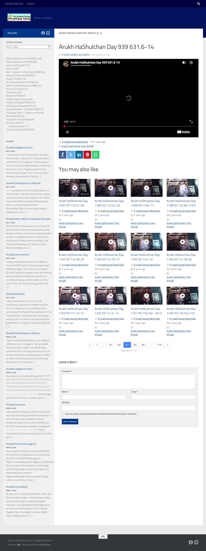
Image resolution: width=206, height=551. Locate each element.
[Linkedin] (79, 155)
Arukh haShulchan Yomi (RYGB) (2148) (23, 58)
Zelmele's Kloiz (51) (15, 123)
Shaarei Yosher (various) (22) (19, 99)
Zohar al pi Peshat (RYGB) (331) (20, 129)
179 (159, 345)
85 (143, 345)
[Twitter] (71, 155)
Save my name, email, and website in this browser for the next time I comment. (101, 414)
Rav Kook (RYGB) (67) (16, 95)
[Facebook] (62, 155)
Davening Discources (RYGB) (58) (21, 62)
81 (111, 345)
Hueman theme (44, 545)
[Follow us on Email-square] (48, 33)
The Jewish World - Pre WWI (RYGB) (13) (25, 109)
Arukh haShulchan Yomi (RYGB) (78, 146)
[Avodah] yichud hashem (17, 254)
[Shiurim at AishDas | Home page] (19, 17)
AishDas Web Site (14, 3)
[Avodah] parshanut (15, 294)
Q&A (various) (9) (14, 92)
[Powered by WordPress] (19, 545)
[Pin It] (87, 155)
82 (119, 345)
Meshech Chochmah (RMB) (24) (21, 75)
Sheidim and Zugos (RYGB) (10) (20, 102)
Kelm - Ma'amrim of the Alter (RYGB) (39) (25, 72)
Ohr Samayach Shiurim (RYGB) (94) (22, 82)
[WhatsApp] (95, 155)
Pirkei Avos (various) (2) (17, 89)
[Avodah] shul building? (17, 486)
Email (134, 391)
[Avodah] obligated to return (19, 147)
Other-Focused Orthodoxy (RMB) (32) (23, 85)
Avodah (10, 141)
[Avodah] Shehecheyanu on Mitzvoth (23, 183)
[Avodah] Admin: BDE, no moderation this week (28, 219)
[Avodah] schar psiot (15, 404)
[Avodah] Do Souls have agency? (21, 444)
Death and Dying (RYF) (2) (18, 65)
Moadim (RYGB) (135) (16, 79)
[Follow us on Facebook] (43, 33)
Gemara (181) (12, 68)
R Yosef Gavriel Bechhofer (76, 55)
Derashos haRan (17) (18, 126)
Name (65, 391)
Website (65, 402)
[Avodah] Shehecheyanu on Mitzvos (23, 333)
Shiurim (31, 3)
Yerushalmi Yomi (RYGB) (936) (20, 119)
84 (135, 345)
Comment (67, 371)
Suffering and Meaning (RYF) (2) (21, 106)
